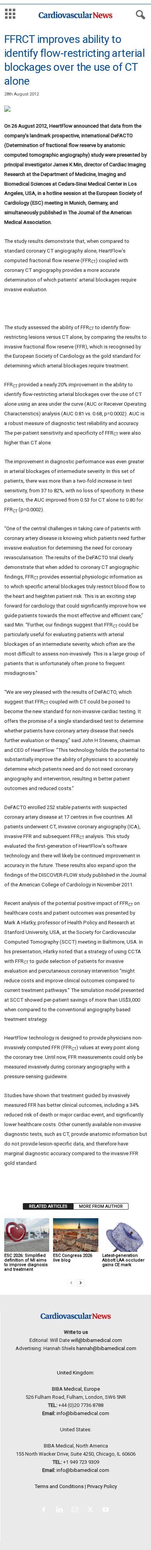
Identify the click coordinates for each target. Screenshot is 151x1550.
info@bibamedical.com (83, 1413)
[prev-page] (71, 1283)
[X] (92, 1510)
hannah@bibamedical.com (106, 1348)
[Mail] (76, 1510)
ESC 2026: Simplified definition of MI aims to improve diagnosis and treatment (26, 1262)
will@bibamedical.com (96, 1340)
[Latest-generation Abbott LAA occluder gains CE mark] (124, 1235)
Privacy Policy (102, 1486)
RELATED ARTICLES (48, 1206)
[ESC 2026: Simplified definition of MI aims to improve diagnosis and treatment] (26, 1235)
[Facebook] (45, 1510)
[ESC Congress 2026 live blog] (75, 1235)
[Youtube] (107, 1510)
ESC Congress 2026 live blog (72, 1258)
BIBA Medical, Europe (76, 1389)
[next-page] (80, 1283)
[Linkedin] (61, 1510)
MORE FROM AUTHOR (101, 1206)
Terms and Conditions (59, 1486)
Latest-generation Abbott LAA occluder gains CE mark (123, 1260)
